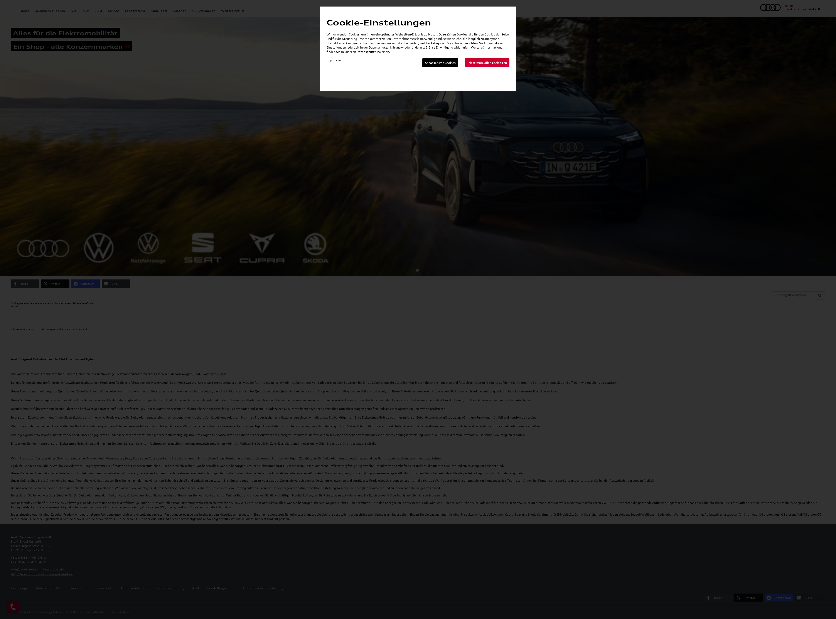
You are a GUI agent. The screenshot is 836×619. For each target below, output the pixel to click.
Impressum (334, 60)
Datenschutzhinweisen (373, 52)
